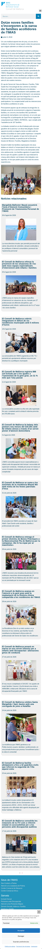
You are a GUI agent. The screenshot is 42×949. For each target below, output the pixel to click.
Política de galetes (10, 946)
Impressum (34, 946)
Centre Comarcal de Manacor (11, 888)
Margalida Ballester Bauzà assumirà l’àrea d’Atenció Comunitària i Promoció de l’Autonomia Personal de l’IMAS (20, 208)
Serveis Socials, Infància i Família (13, 906)
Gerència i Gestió (7, 909)
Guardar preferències (21, 942)
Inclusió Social (6, 899)
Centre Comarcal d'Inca (9, 891)
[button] (39, 912)
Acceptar (21, 930)
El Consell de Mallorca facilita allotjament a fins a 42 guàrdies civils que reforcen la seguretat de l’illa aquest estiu (20, 766)
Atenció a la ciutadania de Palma (13, 886)
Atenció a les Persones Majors (12, 904)
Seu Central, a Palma (9, 883)
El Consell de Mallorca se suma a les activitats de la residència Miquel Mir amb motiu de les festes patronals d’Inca (20, 485)
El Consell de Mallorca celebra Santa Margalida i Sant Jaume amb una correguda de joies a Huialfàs (20, 704)
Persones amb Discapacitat (11, 901)
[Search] (38, 16)
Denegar (21, 936)
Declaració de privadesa (23, 946)
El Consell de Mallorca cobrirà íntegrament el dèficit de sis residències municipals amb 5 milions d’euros (20, 322)
